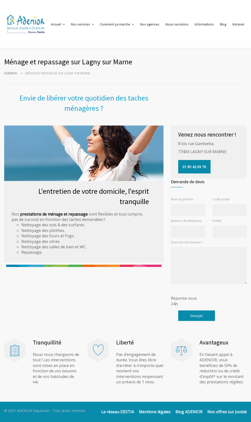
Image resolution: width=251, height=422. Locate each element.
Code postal (221, 199)
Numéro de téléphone (186, 221)
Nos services (80, 24)
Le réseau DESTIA (117, 411)
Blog (223, 24)
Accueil (56, 24)
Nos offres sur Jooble (227, 411)
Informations (204, 24)
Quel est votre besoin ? (187, 242)
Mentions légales (155, 411)
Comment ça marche (115, 24)
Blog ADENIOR (189, 411)
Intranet (238, 24)
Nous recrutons (176, 24)
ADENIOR (10, 73)
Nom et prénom (182, 199)
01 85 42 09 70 (194, 166)
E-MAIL (217, 221)
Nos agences (149, 24)
